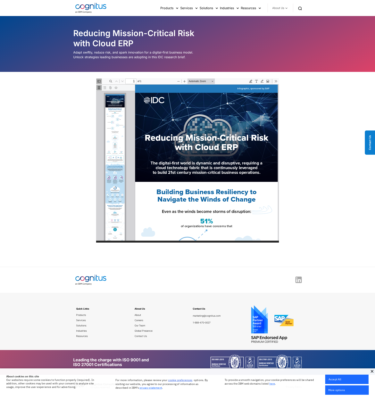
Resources (82, 336)
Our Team (140, 325)
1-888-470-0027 (202, 322)
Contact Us (141, 336)
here (272, 383)
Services (81, 320)
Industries (81, 330)
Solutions (81, 325)
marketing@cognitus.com (207, 315)
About (138, 314)
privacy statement (150, 387)
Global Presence (144, 330)
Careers (139, 320)
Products (81, 314)
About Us (278, 8)
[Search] (300, 8)
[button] (372, 371)
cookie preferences (180, 380)
